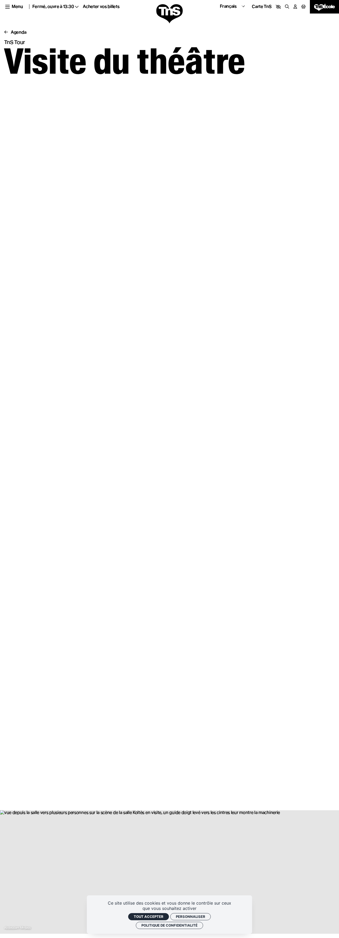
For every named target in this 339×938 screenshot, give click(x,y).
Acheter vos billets (101, 6)
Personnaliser (190, 916)
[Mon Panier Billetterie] (303, 6)
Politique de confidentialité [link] (169, 925)
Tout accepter (148, 916)
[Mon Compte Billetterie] (295, 6)
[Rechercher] (287, 6)
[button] (278, 7)
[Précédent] (6, 32)
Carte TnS (261, 6)
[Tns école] (324, 6)
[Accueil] (169, 14)
